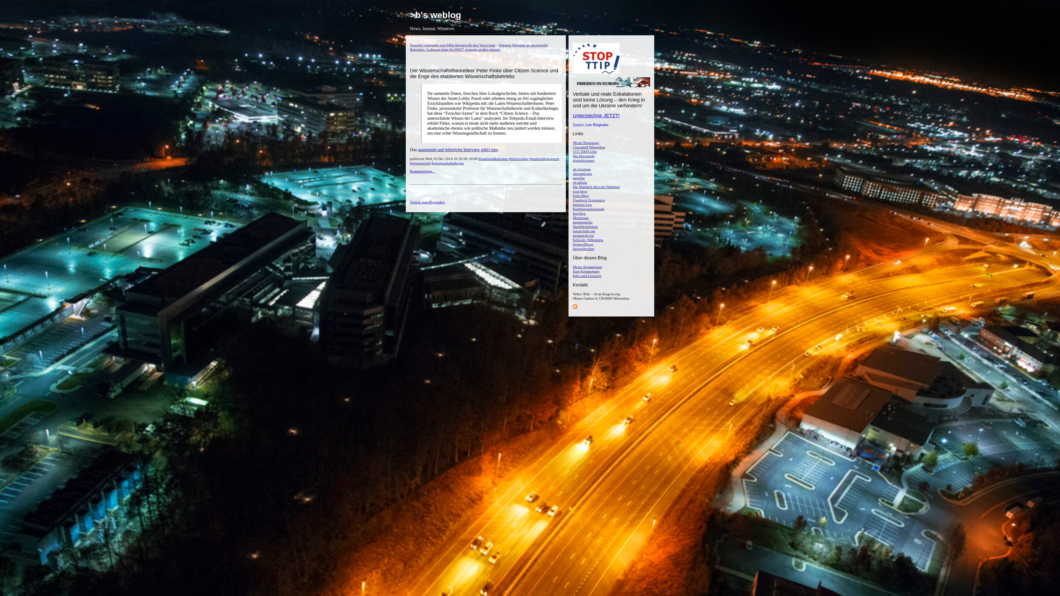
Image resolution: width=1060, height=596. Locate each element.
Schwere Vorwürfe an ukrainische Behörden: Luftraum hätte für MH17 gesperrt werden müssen (479, 47)
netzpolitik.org (584, 231)
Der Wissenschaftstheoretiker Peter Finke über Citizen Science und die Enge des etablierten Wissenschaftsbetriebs (484, 73)
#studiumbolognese (544, 159)
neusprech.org (583, 235)
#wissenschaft (420, 163)
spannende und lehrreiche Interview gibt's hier (458, 149)
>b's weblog (435, 15)
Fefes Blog (581, 196)
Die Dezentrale (584, 156)
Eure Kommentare (586, 271)
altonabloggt (582, 174)
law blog (579, 213)
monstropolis (582, 222)
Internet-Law (582, 205)
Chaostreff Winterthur (589, 147)
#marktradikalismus (493, 159)
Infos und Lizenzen (587, 276)
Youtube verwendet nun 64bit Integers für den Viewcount (452, 45)
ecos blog (580, 191)
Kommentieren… (423, 171)
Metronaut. (581, 218)
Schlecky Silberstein (588, 240)
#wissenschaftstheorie (447, 163)
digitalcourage (584, 160)
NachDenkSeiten (585, 227)
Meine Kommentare (587, 267)
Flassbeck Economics (589, 200)
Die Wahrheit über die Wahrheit (596, 187)
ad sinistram (582, 169)
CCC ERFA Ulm (585, 152)
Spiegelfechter (583, 249)
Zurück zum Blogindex (591, 125)
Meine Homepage (586, 143)
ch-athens (580, 182)
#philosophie (519, 159)
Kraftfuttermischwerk (588, 209)
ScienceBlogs (583, 244)
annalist (579, 178)
